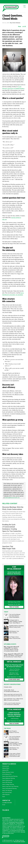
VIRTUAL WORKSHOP (14, 662)
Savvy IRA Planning (7, 782)
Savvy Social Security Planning (9, 776)
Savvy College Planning (8, 784)
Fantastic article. (8, 687)
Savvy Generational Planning (9, 788)
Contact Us (6, 800)
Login (24, 5)
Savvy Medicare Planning (8, 778)
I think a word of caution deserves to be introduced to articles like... (12, 703)
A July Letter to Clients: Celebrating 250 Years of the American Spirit (15, 755)
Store (3, 796)
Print (19, 26)
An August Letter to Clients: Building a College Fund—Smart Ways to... (15, 621)
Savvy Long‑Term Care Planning (10, 786)
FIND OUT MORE (14, 607)
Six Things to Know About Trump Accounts (14, 637)
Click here (23, 831)
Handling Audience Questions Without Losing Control (16, 626)
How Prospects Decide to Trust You (14, 731)
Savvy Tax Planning (7, 790)
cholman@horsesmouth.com (12, 497)
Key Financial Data (7, 792)
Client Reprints (6, 794)
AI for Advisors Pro (6, 774)
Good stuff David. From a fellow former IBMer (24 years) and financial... (13, 699)
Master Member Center (8, 772)
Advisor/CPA (5, 770)
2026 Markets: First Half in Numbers (14, 632)
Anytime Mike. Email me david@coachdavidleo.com (11, 690)
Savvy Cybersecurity (7, 780)
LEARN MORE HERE (14, 679)
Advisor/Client (5, 768)
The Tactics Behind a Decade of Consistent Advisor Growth (11, 649)
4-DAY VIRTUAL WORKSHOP (14, 568)
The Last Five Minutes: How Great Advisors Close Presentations (15, 616)
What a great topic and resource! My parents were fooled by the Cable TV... (13, 695)
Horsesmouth (5, 766)
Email (3, 804)
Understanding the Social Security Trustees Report (13, 655)
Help (24, 7)
